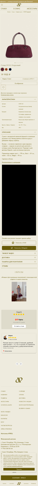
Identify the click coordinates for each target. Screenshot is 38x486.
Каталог (12, 483)
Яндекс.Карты (8, 351)
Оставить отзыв (19, 326)
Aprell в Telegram (6, 429)
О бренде (22, 391)
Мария (10, 335)
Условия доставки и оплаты (7, 95)
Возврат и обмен (24, 408)
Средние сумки (19, 12)
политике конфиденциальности (14, 466)
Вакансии (4, 415)
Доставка (22, 398)
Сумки (4, 8)
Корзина (26, 483)
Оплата (21, 395)
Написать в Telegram (20, 248)
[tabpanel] (19, 38)
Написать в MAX (21, 243)
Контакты (4, 419)
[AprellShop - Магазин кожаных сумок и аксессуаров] (19, 4)
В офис (17, 8)
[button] (17, 363)
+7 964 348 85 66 (7, 448)
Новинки (4, 395)
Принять (19, 469)
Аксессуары (32, 8)
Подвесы (4, 398)
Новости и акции (25, 401)
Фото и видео (5, 412)
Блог (2, 422)
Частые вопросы (6, 425)
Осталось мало (6, 405)
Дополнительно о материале (11, 162)
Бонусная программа (26, 405)
